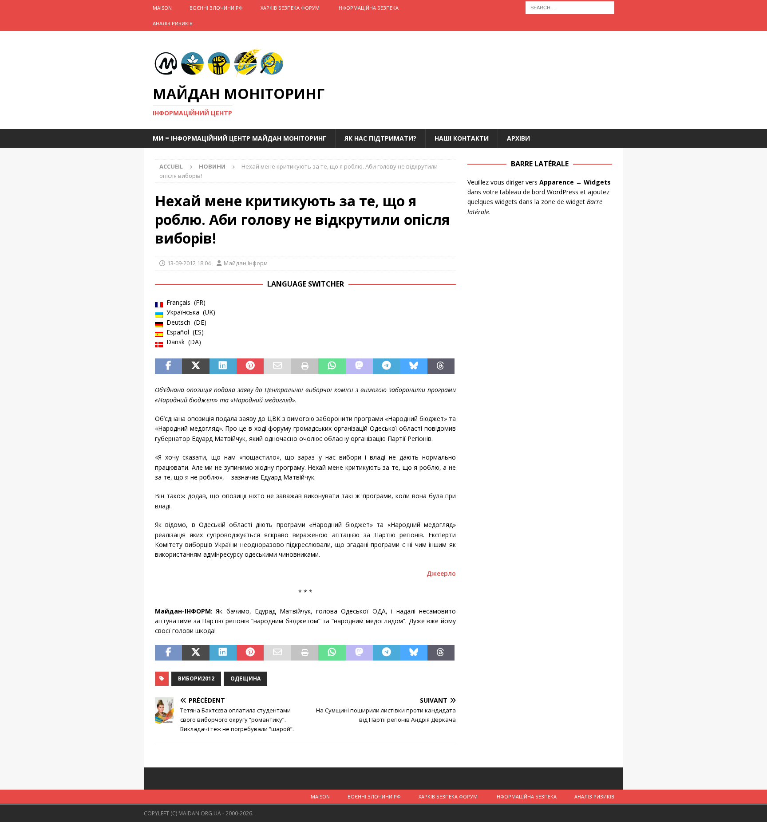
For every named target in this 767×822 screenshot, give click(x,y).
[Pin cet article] (250, 366)
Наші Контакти (462, 138)
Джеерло (441, 573)
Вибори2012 (196, 678)
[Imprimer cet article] (304, 366)
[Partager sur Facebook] (168, 366)
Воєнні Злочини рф (216, 7)
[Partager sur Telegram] (386, 366)
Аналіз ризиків (173, 23)
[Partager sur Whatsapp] (331, 366)
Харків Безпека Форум (290, 7)
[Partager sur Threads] (441, 366)
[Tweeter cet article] (195, 366)
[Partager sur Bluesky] (413, 366)
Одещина (245, 678)
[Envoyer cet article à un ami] (277, 366)
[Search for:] (570, 7)
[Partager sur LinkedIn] (223, 366)
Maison (162, 7)
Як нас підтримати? (380, 138)
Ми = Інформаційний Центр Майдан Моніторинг (239, 138)
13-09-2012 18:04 (189, 263)
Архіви (518, 138)
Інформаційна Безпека (368, 7)
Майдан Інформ (246, 263)
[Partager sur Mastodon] (359, 366)
